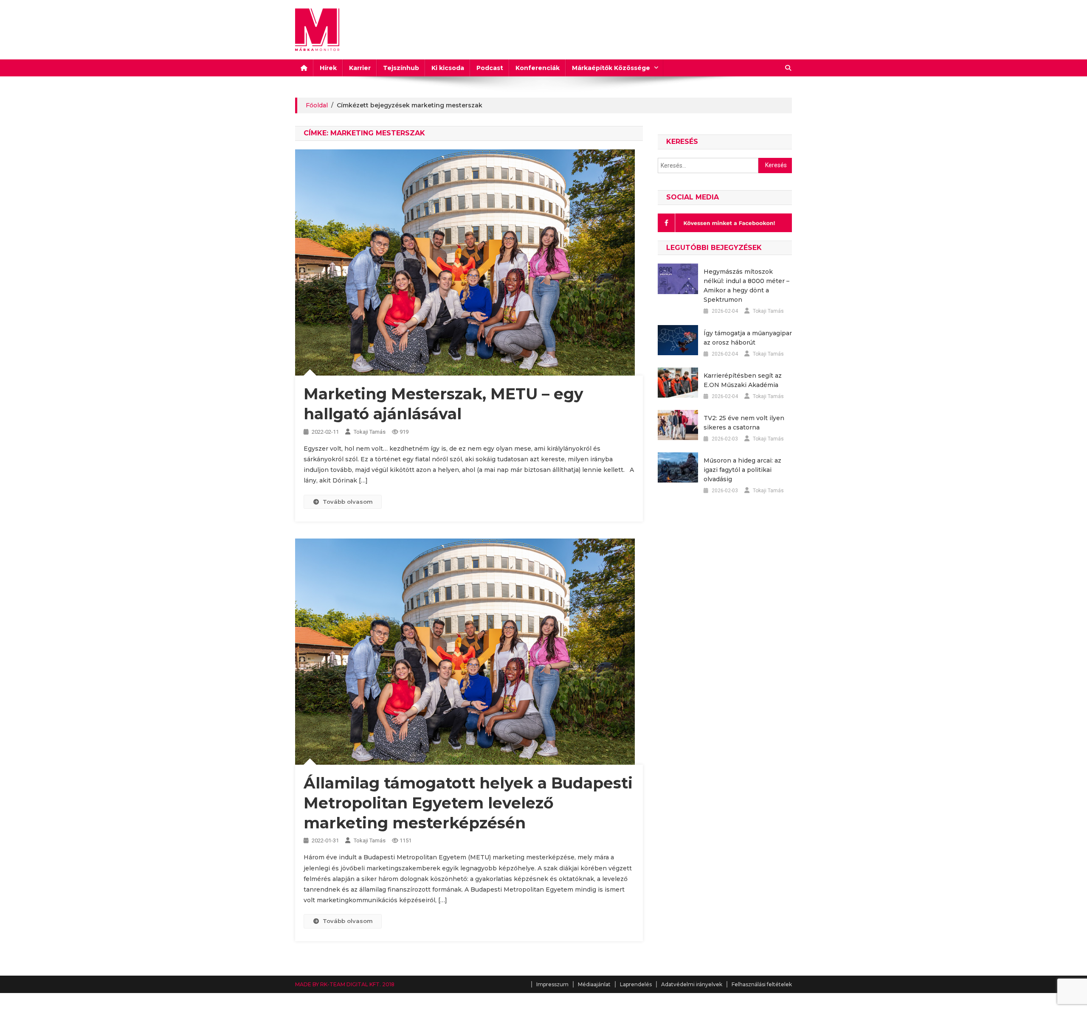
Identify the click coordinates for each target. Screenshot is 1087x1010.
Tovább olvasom (348, 501)
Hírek (328, 68)
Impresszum (552, 984)
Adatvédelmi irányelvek (691, 984)
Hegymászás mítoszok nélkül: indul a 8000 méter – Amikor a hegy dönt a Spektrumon (746, 285)
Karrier (360, 68)
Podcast (489, 68)
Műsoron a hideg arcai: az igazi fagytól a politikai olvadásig (742, 470)
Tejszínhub (401, 68)
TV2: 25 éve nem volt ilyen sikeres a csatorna (744, 422)
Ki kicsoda (447, 68)
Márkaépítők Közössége (611, 68)
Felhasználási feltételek (762, 984)
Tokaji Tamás (370, 432)
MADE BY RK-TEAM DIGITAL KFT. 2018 (344, 984)
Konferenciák (537, 68)
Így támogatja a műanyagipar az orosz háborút (748, 337)
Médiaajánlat (594, 984)
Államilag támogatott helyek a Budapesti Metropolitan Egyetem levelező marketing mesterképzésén (468, 803)
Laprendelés (636, 984)
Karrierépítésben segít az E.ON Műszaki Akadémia (743, 380)
